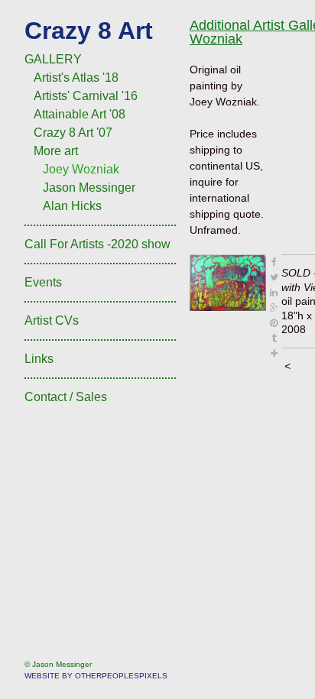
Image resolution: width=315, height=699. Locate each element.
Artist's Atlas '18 (76, 77)
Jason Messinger (89, 187)
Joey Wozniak (81, 169)
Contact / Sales (65, 396)
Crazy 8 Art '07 (73, 132)
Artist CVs (51, 320)
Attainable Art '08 (79, 114)
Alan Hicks (72, 205)
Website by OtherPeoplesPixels (95, 675)
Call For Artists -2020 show (97, 244)
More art (56, 150)
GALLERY (53, 59)
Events (43, 282)
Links (39, 358)
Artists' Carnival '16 (86, 95)
